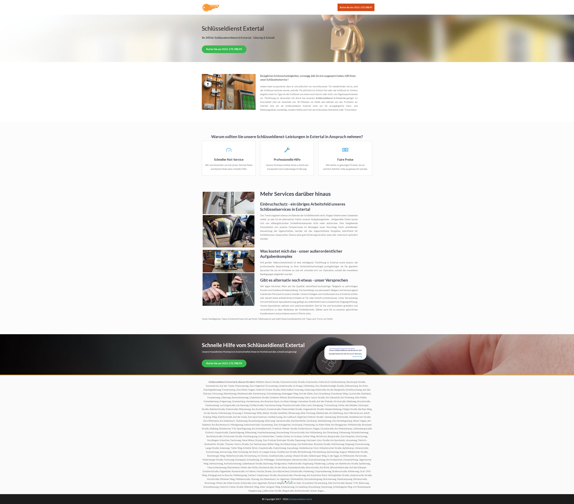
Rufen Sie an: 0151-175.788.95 (356, 7)
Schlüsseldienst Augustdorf (260, 393)
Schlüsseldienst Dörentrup (260, 401)
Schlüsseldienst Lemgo (262, 416)
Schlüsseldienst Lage (263, 412)
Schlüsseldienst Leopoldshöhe (259, 420)
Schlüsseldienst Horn (263, 405)
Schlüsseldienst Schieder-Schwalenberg (254, 432)
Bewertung (357, 356)
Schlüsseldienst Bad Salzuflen (259, 381)
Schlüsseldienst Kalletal (262, 409)
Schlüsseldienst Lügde (263, 424)
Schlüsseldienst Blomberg (261, 389)
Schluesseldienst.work (301, 499)
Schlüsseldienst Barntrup (261, 397)
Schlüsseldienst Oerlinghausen (258, 428)
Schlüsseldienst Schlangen (261, 436)
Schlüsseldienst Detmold (261, 385)
